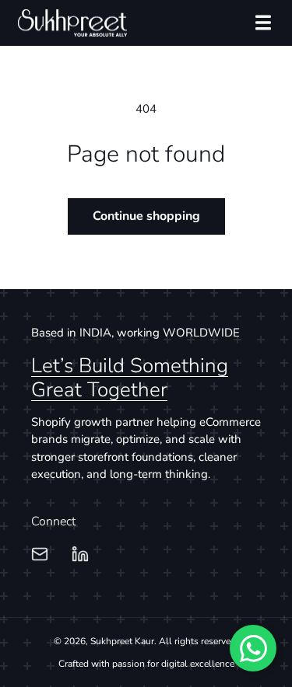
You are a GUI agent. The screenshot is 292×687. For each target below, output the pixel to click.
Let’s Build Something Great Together (129, 377)
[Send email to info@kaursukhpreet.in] (39, 553)
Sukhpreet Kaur (122, 641)
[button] (263, 22)
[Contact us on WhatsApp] (253, 648)
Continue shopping (146, 216)
